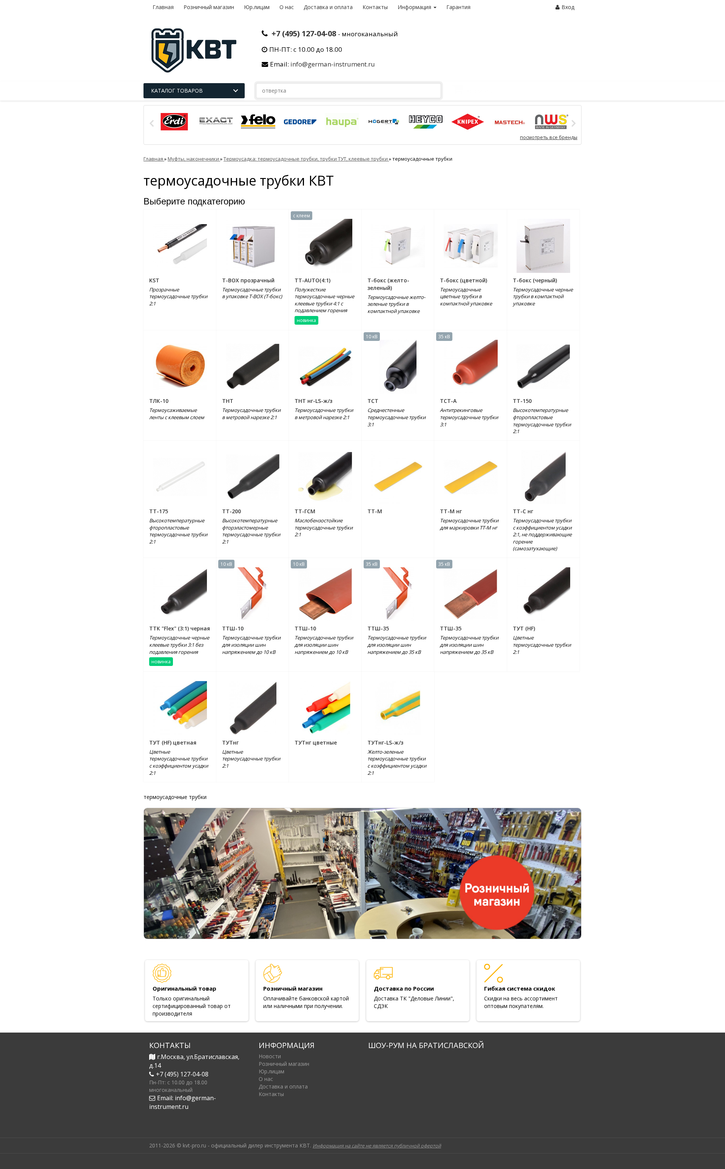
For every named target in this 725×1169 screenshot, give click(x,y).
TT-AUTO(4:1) (312, 280)
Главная (163, 7)
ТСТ (372, 400)
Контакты (375, 7)
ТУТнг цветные (316, 742)
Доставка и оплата (328, 7)
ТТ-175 (158, 511)
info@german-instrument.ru (332, 64)
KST (154, 280)
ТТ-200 (231, 511)
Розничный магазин (209, 7)
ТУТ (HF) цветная (172, 742)
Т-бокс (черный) (535, 280)
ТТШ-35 (378, 628)
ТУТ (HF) (524, 628)
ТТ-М (374, 511)
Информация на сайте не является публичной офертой (377, 1146)
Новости (270, 1056)
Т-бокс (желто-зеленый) (388, 284)
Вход (567, 7)
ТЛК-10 (158, 400)
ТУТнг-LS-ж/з (385, 742)
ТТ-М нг (451, 511)
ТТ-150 (522, 400)
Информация (415, 7)
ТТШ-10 (233, 628)
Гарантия (458, 7)
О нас (286, 7)
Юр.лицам (257, 7)
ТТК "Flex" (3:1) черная (179, 628)
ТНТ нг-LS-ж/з (313, 400)
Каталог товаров (177, 90)
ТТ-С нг (523, 511)
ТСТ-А (448, 400)
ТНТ (227, 400)
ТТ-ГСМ (305, 511)
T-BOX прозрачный (248, 280)
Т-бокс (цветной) (463, 280)
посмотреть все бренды (548, 137)
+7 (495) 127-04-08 (303, 33)
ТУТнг (230, 742)
